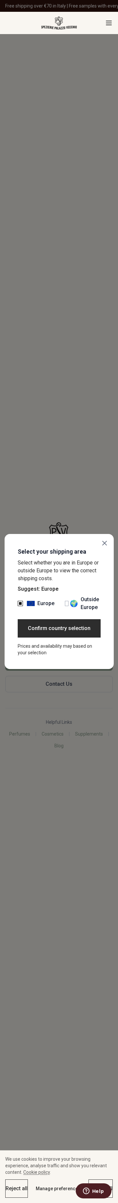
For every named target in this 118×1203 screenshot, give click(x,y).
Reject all (17, 1188)
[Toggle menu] (109, 23)
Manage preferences (58, 1188)
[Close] (104, 543)
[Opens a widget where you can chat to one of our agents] (93, 1191)
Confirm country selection (59, 628)
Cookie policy (36, 1172)
